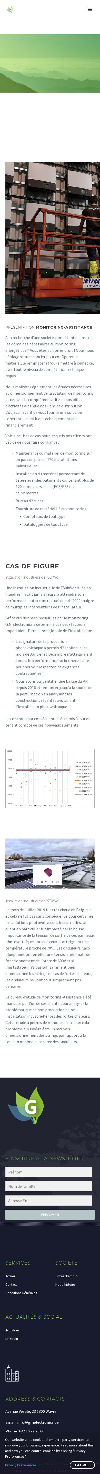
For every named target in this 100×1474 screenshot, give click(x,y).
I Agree (82, 1465)
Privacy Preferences (21, 1465)
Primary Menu (90, 9)
